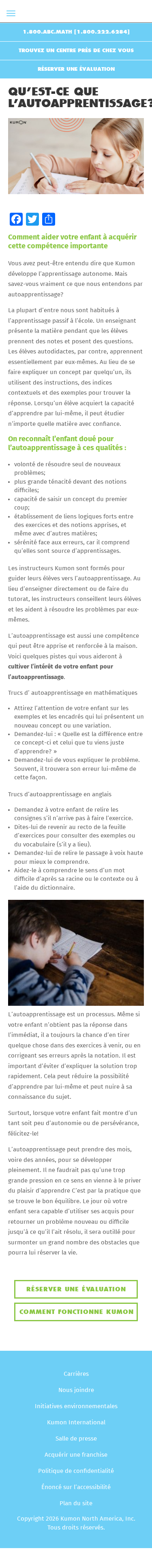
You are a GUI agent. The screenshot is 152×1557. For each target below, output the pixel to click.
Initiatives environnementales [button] (76, 1406)
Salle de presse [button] (76, 1439)
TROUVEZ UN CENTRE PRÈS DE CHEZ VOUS (76, 50)
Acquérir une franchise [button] (76, 1455)
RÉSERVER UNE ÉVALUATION (76, 69)
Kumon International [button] (76, 1422)
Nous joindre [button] (76, 1390)
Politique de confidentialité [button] (76, 1471)
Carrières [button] (76, 1374)
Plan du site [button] (76, 1503)
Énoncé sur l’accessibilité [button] (76, 1487)
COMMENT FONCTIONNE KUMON (76, 1312)
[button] (16, 219)
